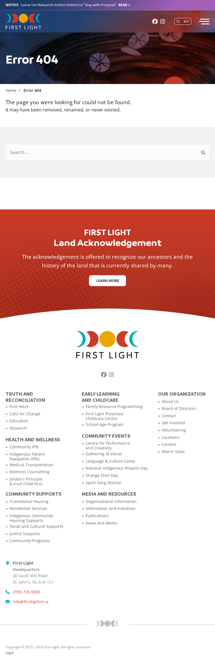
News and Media (101, 523)
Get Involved (173, 422)
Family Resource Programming (114, 406)
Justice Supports (25, 533)
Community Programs (30, 540)
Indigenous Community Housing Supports (31, 518)
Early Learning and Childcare (101, 397)
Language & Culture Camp (110, 461)
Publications (97, 515)
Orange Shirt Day (102, 475)
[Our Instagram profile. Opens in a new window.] (162, 21)
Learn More (107, 280)
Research (18, 428)
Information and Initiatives (110, 508)
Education (19, 420)
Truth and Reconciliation (25, 397)
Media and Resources (109, 494)
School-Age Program (104, 424)
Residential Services (28, 508)
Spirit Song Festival (103, 482)
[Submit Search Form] (203, 152)
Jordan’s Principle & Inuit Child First (26, 481)
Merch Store (173, 451)
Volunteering (174, 430)
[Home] (23, 21)
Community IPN (24, 446)
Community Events (106, 436)
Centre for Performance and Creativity (108, 445)
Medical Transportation (31, 464)
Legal (10, 652)
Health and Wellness (33, 439)
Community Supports (33, 494)
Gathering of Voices (104, 453)
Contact (169, 415)
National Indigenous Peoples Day (117, 468)
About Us (170, 401)
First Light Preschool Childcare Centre (104, 416)
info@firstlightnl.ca (30, 601)
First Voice (19, 406)
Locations (170, 437)
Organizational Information (111, 501)
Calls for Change (25, 413)
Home (11, 90)
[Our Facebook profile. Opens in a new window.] (155, 21)
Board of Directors (179, 408)
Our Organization (181, 394)
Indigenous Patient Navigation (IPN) (27, 456)
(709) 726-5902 (26, 591)
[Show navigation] (203, 21)
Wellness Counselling (30, 471)
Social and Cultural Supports (36, 526)
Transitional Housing (29, 501)
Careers (169, 444)
